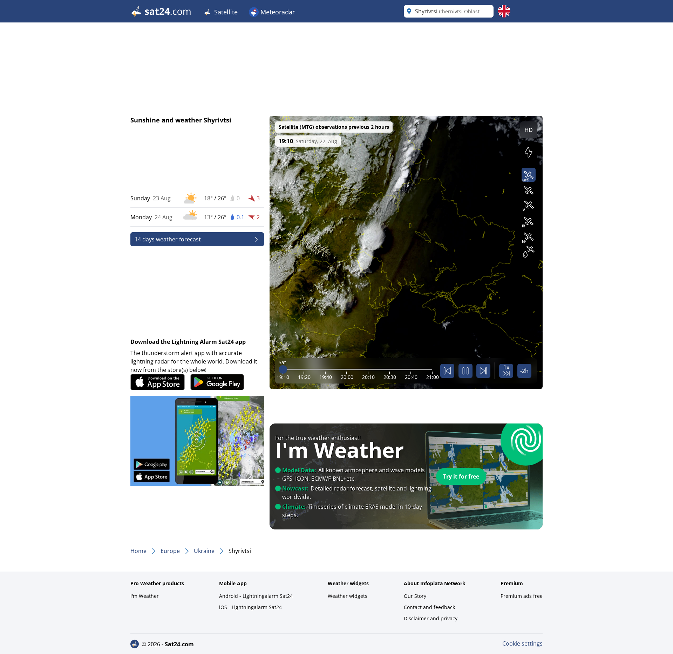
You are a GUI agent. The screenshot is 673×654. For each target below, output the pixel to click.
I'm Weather (144, 596)
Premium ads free (522, 596)
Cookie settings (522, 643)
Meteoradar (277, 12)
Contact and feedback (429, 607)
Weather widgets (347, 596)
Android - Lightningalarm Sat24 (256, 596)
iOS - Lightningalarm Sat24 (250, 607)
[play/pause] (465, 371)
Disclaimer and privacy (430, 618)
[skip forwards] (483, 371)
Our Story (415, 596)
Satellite (225, 12)
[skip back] (447, 371)
